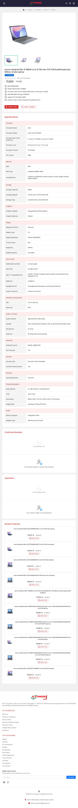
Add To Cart (12, 107)
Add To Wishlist (29, 107)
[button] (34, 538)
